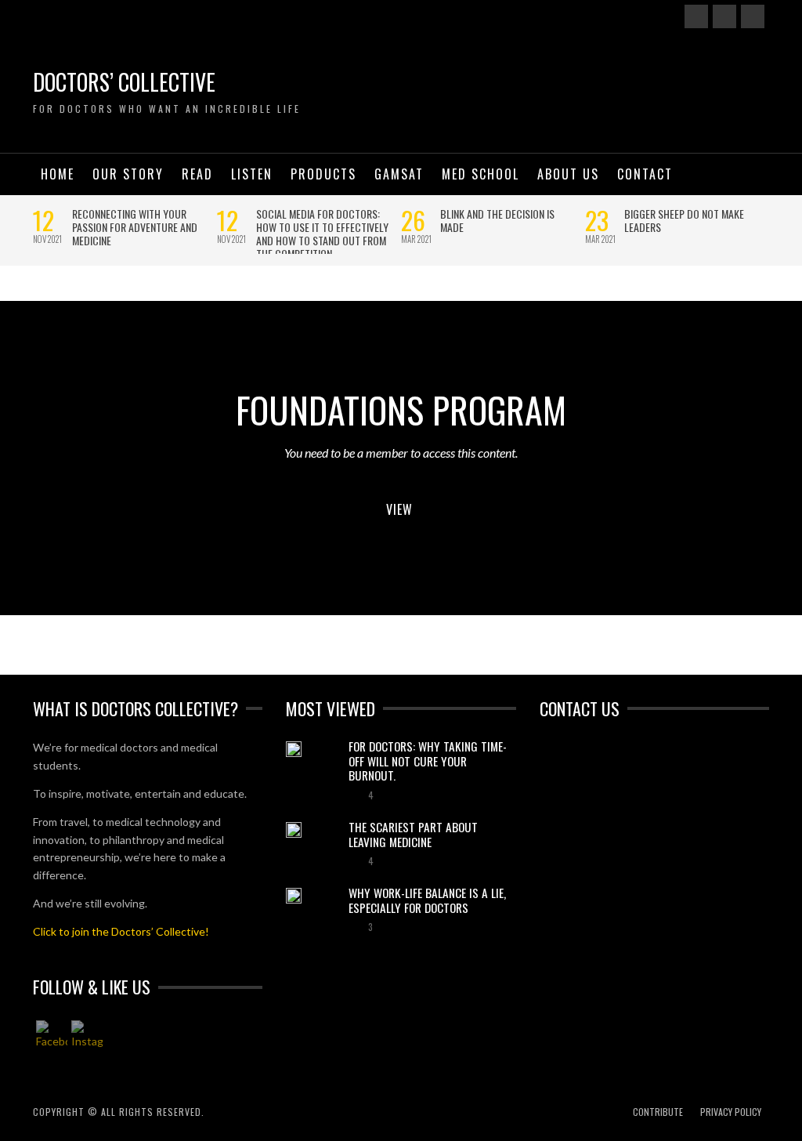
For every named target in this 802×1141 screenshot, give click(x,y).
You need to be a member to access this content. (401, 452)
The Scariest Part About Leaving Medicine (413, 833)
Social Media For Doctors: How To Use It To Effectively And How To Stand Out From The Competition (322, 233)
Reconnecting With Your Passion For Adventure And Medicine (134, 227)
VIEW (399, 509)
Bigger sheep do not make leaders (684, 220)
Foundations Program (401, 409)
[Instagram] (724, 16)
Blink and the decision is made (497, 220)
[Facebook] (696, 16)
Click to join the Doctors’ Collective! (121, 931)
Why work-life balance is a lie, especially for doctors (427, 899)
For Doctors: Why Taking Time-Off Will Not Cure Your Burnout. (428, 760)
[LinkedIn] (752, 16)
